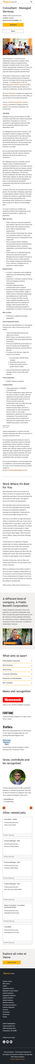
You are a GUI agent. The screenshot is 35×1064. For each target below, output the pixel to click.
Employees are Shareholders (12, 678)
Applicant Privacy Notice (10, 991)
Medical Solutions (8, 1002)
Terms (23, 1059)
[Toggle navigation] (32, 2)
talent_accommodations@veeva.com (15, 470)
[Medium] (11, 1042)
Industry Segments (9, 1007)
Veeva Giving (7, 669)
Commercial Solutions (9, 1005)
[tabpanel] (17, 661)
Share (13, 31)
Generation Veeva (8, 988)
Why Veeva (6, 984)
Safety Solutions (8, 1000)
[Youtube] (7, 1042)
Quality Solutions (8, 998)
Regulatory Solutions (9, 995)
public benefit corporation (18, 84)
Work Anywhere (11, 93)
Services (5, 1010)
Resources (6, 1014)
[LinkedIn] (4, 1042)
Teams (5, 986)
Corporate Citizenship (10, 674)
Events (5, 1017)
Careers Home (7, 981)
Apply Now (13, 25)
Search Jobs (11, 962)
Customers (6, 1012)
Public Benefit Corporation (11, 661)
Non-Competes (8, 683)
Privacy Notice (15, 1059)
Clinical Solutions (8, 993)
